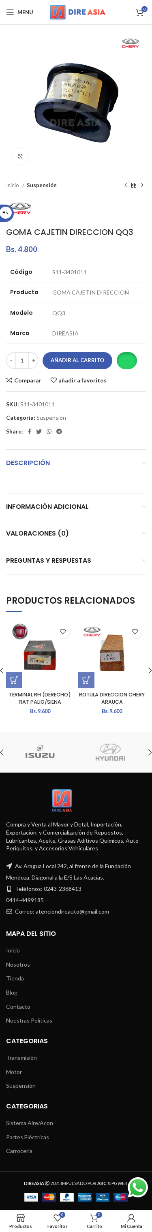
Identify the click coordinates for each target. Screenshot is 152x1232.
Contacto (18, 1006)
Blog (11, 992)
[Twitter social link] (39, 431)
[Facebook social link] (29, 431)
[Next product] (142, 185)
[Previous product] (126, 185)
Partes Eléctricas (27, 1137)
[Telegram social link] (59, 431)
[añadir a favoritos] (63, 631)
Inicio (13, 185)
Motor (14, 1071)
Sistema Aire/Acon (29, 1122)
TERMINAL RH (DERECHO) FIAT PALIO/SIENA (40, 698)
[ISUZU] (40, 752)
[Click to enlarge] (20, 156)
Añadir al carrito (77, 360)
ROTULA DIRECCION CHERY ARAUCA (112, 698)
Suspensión (42, 185)
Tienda (15, 978)
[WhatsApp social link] (49, 431)
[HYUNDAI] (110, 752)
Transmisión (21, 1057)
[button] (126, 360)
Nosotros (18, 964)
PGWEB (119, 1183)
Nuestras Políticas (29, 1020)
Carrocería (19, 1150)
